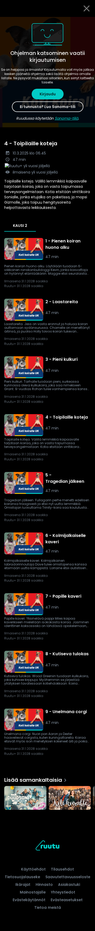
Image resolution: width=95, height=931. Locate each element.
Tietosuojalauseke (22, 876)
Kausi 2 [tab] (20, 225)
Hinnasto (44, 884)
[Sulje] (86, 8)
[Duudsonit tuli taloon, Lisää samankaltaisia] (25, 798)
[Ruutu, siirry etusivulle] (47, 846)
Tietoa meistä (47, 907)
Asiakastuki (69, 884)
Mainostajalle (33, 892)
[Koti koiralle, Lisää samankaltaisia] (70, 798)
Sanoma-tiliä (66, 118)
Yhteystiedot (63, 892)
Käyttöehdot (33, 869)
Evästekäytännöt (29, 899)
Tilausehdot (62, 869)
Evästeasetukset (67, 899)
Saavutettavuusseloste (67, 876)
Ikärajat (22, 884)
